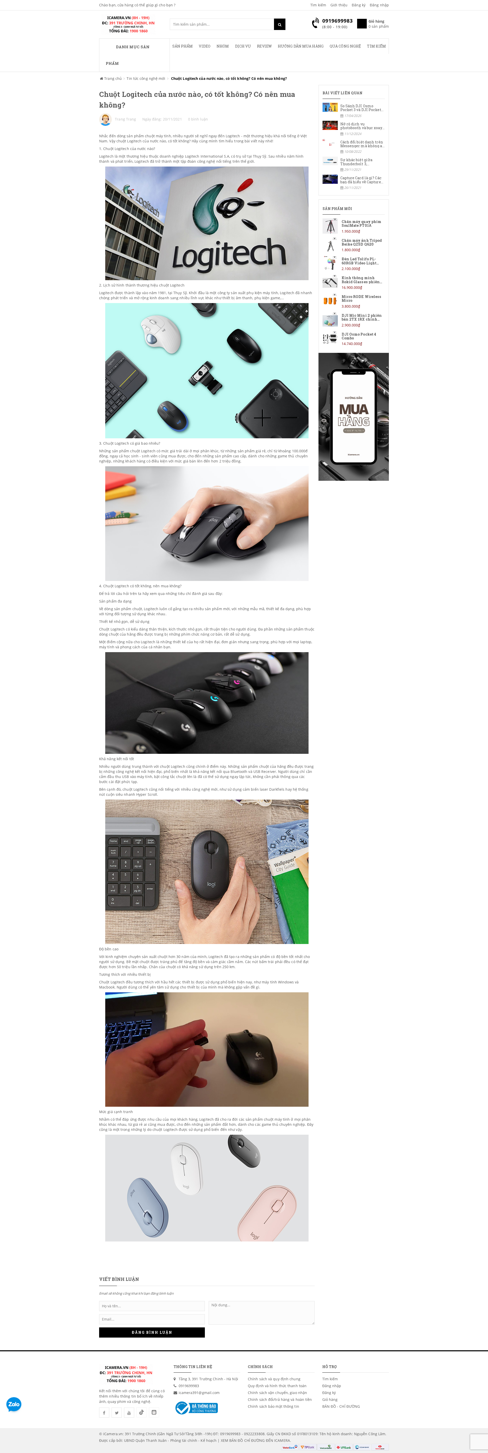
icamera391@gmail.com (199, 1392)
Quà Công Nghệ (345, 46)
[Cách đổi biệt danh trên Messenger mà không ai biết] (354, 146)
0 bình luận (198, 119)
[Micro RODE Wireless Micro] (354, 301)
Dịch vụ (243, 46)
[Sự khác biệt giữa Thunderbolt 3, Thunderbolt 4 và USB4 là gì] (354, 164)
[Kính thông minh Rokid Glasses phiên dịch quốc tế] (354, 282)
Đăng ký (358, 5)
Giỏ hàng (330, 1399)
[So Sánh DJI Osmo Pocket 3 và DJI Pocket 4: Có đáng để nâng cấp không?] (354, 110)
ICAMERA (282, 1440)
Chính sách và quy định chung (274, 1378)
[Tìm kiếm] (279, 24)
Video (204, 46)
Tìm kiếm (318, 5)
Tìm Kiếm (376, 46)
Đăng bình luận (152, 1332)
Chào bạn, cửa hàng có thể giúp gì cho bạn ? (137, 5)
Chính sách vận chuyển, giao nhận (277, 1392)
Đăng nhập (379, 5)
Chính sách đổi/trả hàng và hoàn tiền (280, 1399)
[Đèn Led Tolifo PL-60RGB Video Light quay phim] (354, 263)
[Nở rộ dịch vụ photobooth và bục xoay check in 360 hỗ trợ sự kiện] (354, 128)
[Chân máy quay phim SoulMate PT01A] (354, 226)
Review (264, 46)
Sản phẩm (182, 46)
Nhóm (223, 46)
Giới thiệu (338, 5)
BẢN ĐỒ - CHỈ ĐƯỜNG (341, 1406)
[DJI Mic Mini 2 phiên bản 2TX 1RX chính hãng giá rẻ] (354, 320)
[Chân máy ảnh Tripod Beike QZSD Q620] (354, 245)
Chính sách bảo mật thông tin (273, 1406)
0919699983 (189, 1385)
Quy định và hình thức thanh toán (277, 1385)
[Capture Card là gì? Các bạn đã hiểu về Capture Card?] (354, 182)
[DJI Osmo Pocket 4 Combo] (354, 339)
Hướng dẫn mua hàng (301, 46)
